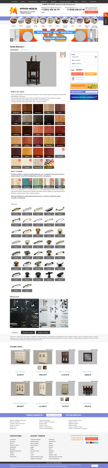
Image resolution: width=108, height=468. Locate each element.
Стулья (32, 454)
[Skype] (97, 442)
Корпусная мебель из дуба (36, 456)
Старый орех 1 (60, 123)
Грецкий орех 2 (27, 112)
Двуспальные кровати (15, 422)
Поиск (43, 12)
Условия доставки (79, 77)
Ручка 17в (49, 279)
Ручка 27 (38, 214)
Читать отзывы (26, 49)
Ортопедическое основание (55, 456)
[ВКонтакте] (87, 442)
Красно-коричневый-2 (27, 145)
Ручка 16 (49, 268)
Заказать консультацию (91, 91)
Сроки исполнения (79, 79)
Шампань (27, 167)
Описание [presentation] (15, 332)
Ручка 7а (49, 246)
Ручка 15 (27, 268)
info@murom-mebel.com (93, 435)
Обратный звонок (91, 438)
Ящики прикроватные (54, 458)
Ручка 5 (49, 235)
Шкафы (32, 447)
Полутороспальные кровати (75, 420)
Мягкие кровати (34, 445)
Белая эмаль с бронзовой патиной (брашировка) (16, 187)
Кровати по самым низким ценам (17, 423)
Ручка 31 (49, 224)
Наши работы (93, 1)
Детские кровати (43, 423)
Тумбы (32, 449)
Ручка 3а (38, 235)
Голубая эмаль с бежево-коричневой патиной (27, 187)
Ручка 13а (16, 268)
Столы (31, 453)
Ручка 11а (27, 257)
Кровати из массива (14, 425)
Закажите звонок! (79, 7)
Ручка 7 (38, 246)
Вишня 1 (27, 156)
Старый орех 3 (27, 134)
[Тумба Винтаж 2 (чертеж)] (63, 55)
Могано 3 (60, 134)
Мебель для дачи (34, 441)
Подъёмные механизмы (36, 458)
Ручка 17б (38, 279)
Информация (44, 1)
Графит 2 (38, 123)
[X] (91, 442)
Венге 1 (49, 112)
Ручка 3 (27, 235)
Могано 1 (38, 134)
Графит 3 (49, 123)
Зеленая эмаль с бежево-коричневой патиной (38, 187)
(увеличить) (16, 114)
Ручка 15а (38, 268)
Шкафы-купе (13, 428)
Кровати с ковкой (73, 422)
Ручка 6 (16, 246)
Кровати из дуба (53, 454)
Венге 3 (16, 123)
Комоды (51, 447)
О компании (14, 1)
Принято (95, 465)
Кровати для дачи (73, 425)
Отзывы (76, 1)
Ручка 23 (16, 224)
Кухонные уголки (34, 451)
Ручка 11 (16, 257)
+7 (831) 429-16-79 (50, 9)
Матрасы (51, 445)
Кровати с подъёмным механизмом (18, 420)
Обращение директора (65, 1)
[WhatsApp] (95, 442)
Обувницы (51, 451)
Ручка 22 (16, 214)
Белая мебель (52, 441)
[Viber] (93, 442)
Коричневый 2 (60, 145)
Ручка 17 (16, 279)
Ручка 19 (16, 290)
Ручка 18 (60, 279)
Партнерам (12, 441)
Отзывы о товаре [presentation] (28, 332)
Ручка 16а (60, 268)
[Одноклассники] (89, 442)
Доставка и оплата (33, 1)
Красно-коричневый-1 (16, 145)
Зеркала (51, 453)
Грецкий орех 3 (38, 112)
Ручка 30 (60, 224)
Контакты (84, 1)
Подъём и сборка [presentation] (43, 332)
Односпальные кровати (44, 420)
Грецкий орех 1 (16, 112)
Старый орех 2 (16, 134)
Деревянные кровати (73, 423)
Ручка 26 (49, 214)
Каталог (23, 1)
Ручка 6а (27, 246)
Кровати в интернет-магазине (75, 427)
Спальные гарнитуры (35, 439)
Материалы (53, 1)
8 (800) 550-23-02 (48, 4)
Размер (73, 54)
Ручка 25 (60, 214)
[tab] (15, 332)
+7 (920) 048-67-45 (76, 9)
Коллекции (16, 44)
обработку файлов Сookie (43, 465)
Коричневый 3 (16, 156)
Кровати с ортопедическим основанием (78, 428)
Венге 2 (60, 112)
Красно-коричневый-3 (38, 145)
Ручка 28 (27, 214)
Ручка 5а (60, 235)
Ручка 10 (60, 246)
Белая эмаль (60, 156)
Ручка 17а (27, 279)
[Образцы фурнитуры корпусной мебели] (24, 313)
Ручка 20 (27, 290)
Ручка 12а (49, 257)
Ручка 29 (27, 224)
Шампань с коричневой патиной (49, 187)
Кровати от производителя (45, 427)
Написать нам (91, 12)
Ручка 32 (38, 224)
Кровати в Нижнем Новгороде (46, 428)
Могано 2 (49, 134)
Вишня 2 (38, 156)
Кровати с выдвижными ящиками (47, 422)
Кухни (50, 449)
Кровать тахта (13, 427)
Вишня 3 (49, 156)
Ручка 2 (16, 235)
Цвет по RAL (49, 167)
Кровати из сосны (43, 425)
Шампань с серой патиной (60, 187)
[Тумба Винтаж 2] (33, 69)
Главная (11, 44)
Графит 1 (27, 123)
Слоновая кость (16, 167)
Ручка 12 (38, 257)
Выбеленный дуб (38, 167)
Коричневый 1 (49, 145)
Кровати (51, 443)
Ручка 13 (60, 257)
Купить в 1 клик (77, 74)
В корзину (91, 74)
